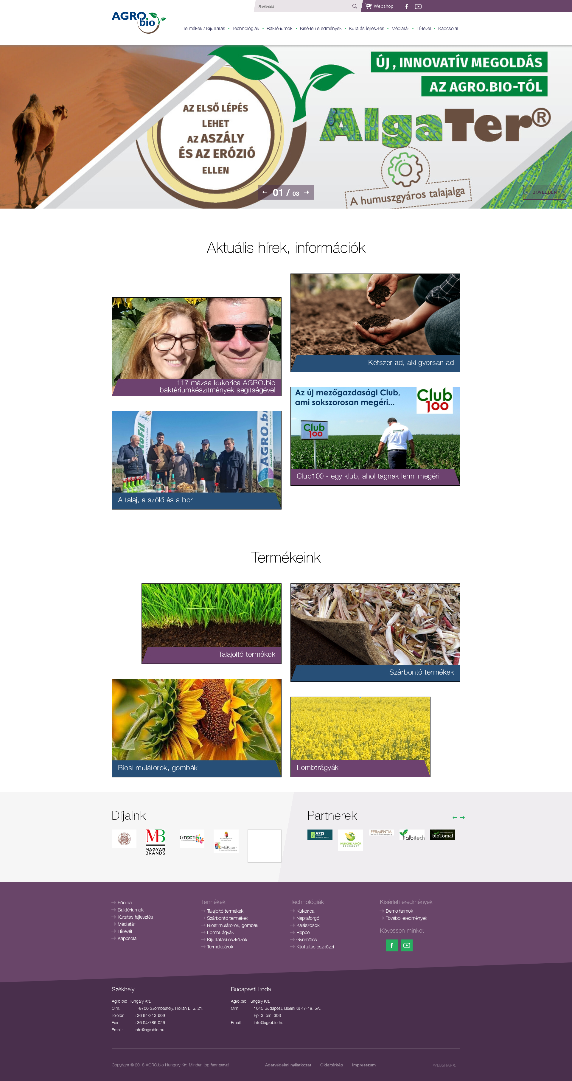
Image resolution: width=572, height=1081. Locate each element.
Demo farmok (399, 911)
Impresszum (364, 1064)
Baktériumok (280, 28)
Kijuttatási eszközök (227, 939)
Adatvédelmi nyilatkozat (288, 1064)
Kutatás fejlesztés (366, 28)
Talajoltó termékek (225, 911)
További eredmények (406, 918)
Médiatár (400, 28)
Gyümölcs (306, 939)
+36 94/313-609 (150, 1015)
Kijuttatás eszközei (315, 946)
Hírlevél (423, 28)
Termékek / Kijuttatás (204, 28)
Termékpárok (220, 946)
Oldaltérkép (331, 1064)
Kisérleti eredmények (321, 28)
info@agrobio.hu (149, 1029)
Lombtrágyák (220, 932)
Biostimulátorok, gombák (232, 925)
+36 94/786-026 (150, 1022)
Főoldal (125, 902)
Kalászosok (308, 925)
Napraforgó (307, 918)
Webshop (383, 6)
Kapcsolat (448, 28)
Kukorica (305, 911)
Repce (303, 932)
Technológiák (245, 28)
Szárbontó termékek (227, 918)
